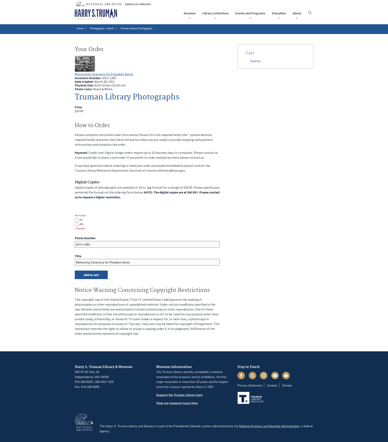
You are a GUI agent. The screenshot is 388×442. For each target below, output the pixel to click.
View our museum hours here (177, 403)
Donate (287, 385)
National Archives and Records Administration (269, 426)
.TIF (80, 220)
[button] (310, 12)
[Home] (96, 14)
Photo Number (85, 238)
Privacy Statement (249, 385)
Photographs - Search (102, 28)
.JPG (81, 224)
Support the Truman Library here (179, 395)
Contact (272, 385)
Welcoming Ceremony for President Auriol (104, 74)
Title (78, 256)
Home (80, 28)
